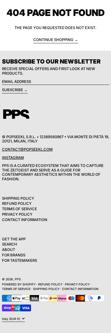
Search (9, 244)
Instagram (13, 157)
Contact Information (24, 219)
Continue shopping (53, 40)
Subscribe (12, 89)
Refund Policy (17, 203)
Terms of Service (19, 209)
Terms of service (16, 289)
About (8, 249)
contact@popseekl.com (27, 149)
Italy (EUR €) (11, 318)
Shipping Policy (18, 198)
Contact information (80, 289)
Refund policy (50, 284)
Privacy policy (77, 284)
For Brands (13, 255)
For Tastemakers (19, 260)
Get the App (14, 239)
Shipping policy (46, 289)
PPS (18, 279)
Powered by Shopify (19, 284)
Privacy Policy (17, 214)
